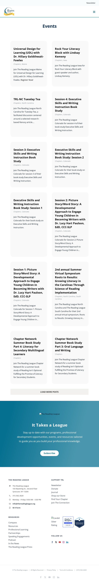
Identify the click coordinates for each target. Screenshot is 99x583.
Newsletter (56, 485)
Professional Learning (18, 529)
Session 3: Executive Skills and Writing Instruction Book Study (27, 155)
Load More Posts (49, 392)
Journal (54, 492)
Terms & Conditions (66, 570)
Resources (13, 526)
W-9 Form (16, 508)
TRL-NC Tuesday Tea (27, 99)
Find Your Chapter (59, 499)
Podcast (12, 540)
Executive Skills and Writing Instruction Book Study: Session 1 (28, 204)
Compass (12, 522)
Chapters (17, 64)
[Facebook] (52, 542)
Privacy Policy (51, 570)
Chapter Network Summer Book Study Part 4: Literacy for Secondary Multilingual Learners (29, 346)
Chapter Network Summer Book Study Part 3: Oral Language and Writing (69, 344)
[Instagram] (63, 542)
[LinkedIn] (67, 542)
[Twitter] (56, 542)
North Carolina (28, 103)
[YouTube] (60, 542)
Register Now (27, 80)
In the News (13, 543)
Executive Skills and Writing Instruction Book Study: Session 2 (69, 153)
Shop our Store (58, 495)
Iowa (65, 60)
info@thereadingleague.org (24, 504)
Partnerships (14, 533)
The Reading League (21, 570)
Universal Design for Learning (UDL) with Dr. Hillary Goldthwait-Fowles (29, 54)
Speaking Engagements (19, 536)
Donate (54, 488)
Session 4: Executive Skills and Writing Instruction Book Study (68, 104)
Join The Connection (60, 502)
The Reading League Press (20, 547)
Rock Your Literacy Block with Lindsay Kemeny (67, 52)
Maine (24, 64)
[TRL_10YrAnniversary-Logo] (9, 8)
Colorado (67, 114)
